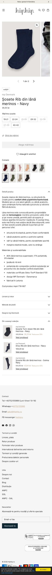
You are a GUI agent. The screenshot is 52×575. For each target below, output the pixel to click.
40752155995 (19, 406)
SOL (4, 494)
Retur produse (8, 441)
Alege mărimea (26, 144)
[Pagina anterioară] (18, 81)
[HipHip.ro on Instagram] (10, 425)
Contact (5, 478)
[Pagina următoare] (33, 81)
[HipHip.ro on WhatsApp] (13, 425)
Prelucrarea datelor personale (15, 457)
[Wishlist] (43, 10)
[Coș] (48, 10)
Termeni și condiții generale (14, 453)
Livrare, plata (8, 437)
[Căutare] (39, 10)
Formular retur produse (12, 445)
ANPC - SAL (7, 498)
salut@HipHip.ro (14, 411)
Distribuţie (6, 486)
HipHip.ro (11, 562)
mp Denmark (8, 94)
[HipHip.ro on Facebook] (6, 425)
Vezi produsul (22, 337)
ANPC (4, 490)
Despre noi (7, 474)
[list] (26, 49)
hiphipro (19, 417)
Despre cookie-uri (10, 461)
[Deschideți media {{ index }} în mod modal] (21, 49)
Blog (4, 482)
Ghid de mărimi (12, 135)
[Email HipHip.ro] (3, 425)
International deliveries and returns (17, 449)
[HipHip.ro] (24, 10)
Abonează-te (10, 526)
